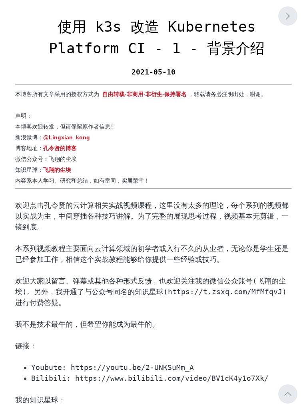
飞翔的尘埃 (57, 170)
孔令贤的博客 (60, 148)
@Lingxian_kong (66, 137)
